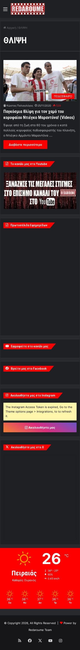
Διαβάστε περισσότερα (25, 144)
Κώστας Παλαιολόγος (20, 105)
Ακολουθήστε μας (41, 427)
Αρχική (11, 27)
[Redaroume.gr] (28, 9)
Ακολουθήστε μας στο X (27, 447)
